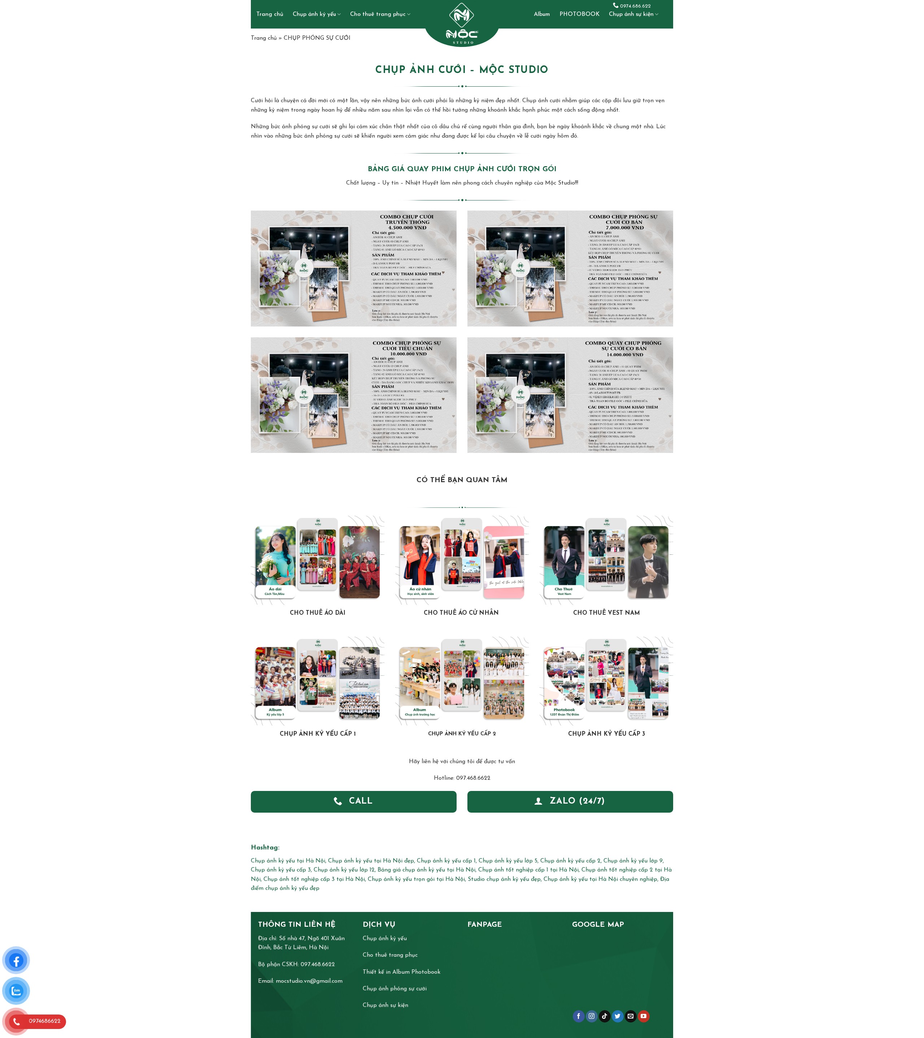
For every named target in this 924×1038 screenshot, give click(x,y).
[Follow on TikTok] (605, 1016)
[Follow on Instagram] (592, 1016)
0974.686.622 (635, 6)
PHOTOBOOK (579, 14)
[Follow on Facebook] (579, 1016)
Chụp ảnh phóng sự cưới (395, 989)
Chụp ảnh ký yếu (314, 14)
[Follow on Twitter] (618, 1016)
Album (542, 14)
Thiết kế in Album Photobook (401, 972)
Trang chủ (269, 14)
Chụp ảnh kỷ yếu (385, 939)
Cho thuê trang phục (378, 14)
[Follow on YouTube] (644, 1016)
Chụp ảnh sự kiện (631, 14)
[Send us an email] (631, 1016)
